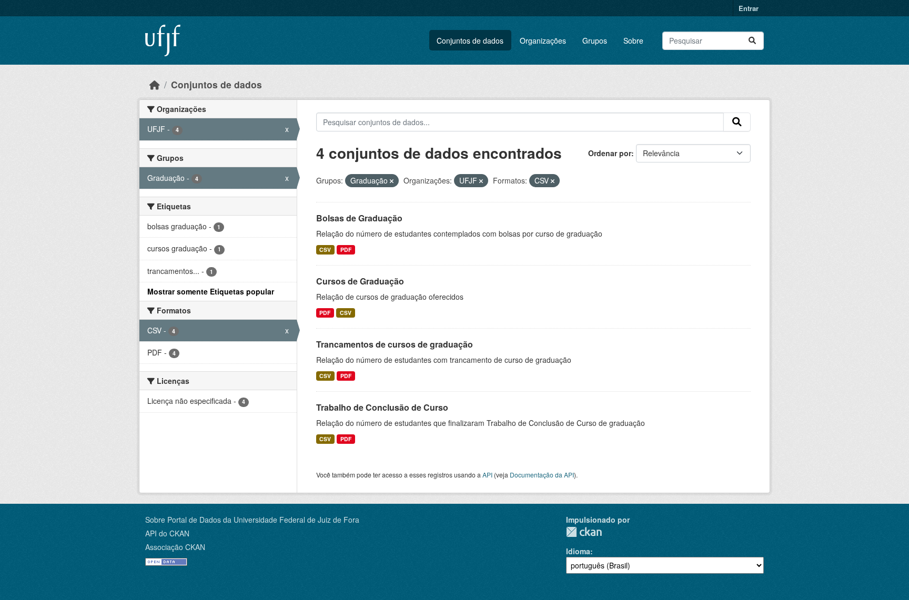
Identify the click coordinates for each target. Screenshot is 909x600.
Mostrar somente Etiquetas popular (210, 291)
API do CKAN (167, 533)
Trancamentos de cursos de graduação (394, 344)
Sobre (633, 40)
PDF (345, 249)
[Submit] (752, 41)
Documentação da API (542, 474)
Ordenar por (609, 153)
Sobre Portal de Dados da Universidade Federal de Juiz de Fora (252, 519)
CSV (325, 249)
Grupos (594, 40)
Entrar (749, 8)
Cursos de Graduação (360, 281)
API (487, 474)
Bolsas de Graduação (359, 218)
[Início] (154, 84)
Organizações (543, 40)
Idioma (578, 551)
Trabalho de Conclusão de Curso (382, 407)
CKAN (584, 531)
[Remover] (391, 181)
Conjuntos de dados (470, 40)
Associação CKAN (175, 547)
